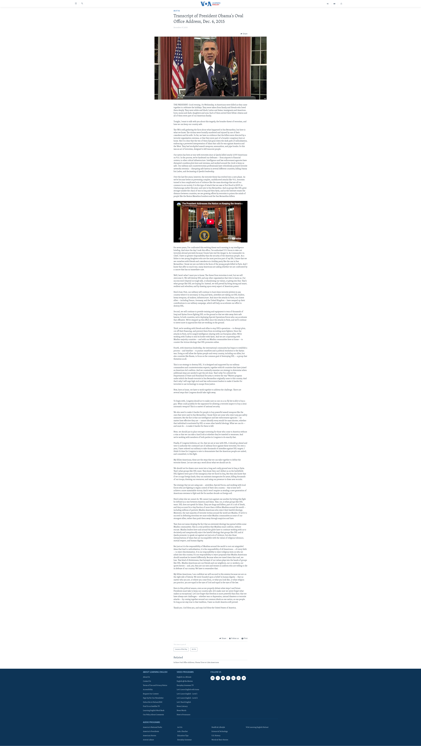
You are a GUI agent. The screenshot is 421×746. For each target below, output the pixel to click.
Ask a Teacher (182, 731)
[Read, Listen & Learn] (341, 3)
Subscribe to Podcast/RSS (152, 702)
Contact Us (147, 681)
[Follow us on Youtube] (223, 678)
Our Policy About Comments (153, 715)
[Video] (334, 3)
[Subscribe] (244, 678)
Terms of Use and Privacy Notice (155, 685)
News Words (181, 710)
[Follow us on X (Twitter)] (218, 678)
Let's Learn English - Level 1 (187, 694)
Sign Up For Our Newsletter (153, 698)
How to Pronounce (183, 715)
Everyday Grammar (184, 740)
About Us (146, 677)
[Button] (243, 33)
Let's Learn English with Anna (188, 690)
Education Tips (182, 736)
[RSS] (233, 678)
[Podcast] (238, 678)
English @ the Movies (185, 681)
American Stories (149, 736)
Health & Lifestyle (218, 727)
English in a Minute (184, 677)
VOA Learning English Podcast (257, 727)
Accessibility (148, 690)
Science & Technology (219, 731)
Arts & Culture (148, 740)
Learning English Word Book (153, 710)
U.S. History (215, 736)
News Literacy (182, 706)
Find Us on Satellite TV (151, 706)
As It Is (177, 11)
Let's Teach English (184, 702)
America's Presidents (151, 731)
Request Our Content (151, 694)
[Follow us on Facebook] (212, 678)
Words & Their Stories (219, 740)
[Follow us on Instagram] (228, 678)
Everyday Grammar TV (185, 685)
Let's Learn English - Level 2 (187, 698)
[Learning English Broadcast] (328, 3)
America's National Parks (152, 727)
